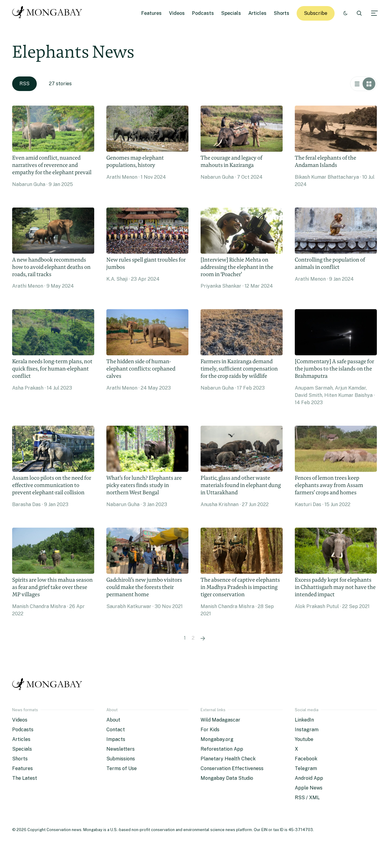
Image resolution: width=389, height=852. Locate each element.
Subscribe (315, 13)
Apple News (308, 788)
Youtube (304, 739)
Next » (203, 638)
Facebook (306, 759)
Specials (231, 13)
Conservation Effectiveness (232, 768)
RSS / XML (307, 797)
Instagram (306, 729)
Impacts (115, 739)
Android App (309, 778)
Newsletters (120, 749)
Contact (115, 729)
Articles (257, 13)
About (113, 720)
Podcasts (203, 13)
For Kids (210, 729)
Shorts (281, 13)
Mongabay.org (217, 739)
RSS (24, 83)
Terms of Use (121, 768)
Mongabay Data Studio (227, 778)
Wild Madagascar (220, 720)
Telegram (306, 768)
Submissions (120, 759)
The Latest (24, 778)
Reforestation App (222, 749)
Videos (177, 13)
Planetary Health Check (228, 759)
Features (151, 13)
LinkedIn (304, 720)
